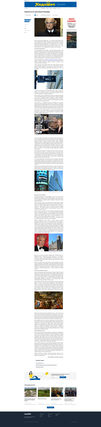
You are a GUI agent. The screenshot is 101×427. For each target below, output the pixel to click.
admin (37, 15)
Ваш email (52, 377)
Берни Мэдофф (27, 21)
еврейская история (27, 19)
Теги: (25, 18)
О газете (47, 8)
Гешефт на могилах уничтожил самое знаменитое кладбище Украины (29, 399)
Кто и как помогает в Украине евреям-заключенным (56, 399)
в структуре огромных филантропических (51, 59)
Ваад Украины (55, 8)
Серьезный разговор (28, 15)
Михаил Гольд (66, 403)
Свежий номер (43, 8)
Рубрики (27, 8)
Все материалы (50, 407)
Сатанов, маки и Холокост (42, 398)
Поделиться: (26, 24)
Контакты (49, 416)
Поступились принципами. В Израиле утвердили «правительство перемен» (69, 399)
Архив (59, 8)
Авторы (51, 8)
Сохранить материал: (27, 30)
